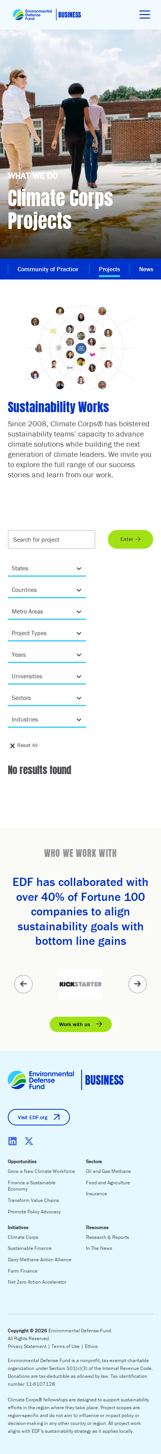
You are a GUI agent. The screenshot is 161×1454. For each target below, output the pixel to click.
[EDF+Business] (47, 14)
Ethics (91, 1346)
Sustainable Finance (30, 1248)
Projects (109, 269)
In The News (99, 1248)
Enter (126, 539)
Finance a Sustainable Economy (31, 1186)
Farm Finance (23, 1271)
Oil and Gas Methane (108, 1171)
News (146, 269)
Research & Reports (107, 1237)
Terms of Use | (68, 1346)
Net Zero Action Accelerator (37, 1282)
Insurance (96, 1193)
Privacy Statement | (30, 1346)
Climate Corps (23, 1237)
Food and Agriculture (108, 1182)
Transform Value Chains (33, 1200)
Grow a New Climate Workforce (41, 1171)
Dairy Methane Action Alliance (40, 1259)
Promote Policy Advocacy (34, 1211)
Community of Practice (49, 269)
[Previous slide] (23, 984)
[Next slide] (137, 984)
